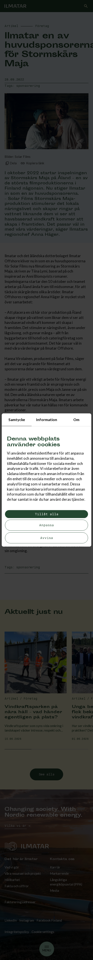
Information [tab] (46, 419)
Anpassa (46, 525)
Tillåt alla (46, 514)
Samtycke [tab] (16, 419)
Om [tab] (76, 419)
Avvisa (46, 537)
